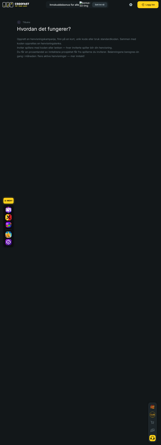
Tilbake (26, 22)
